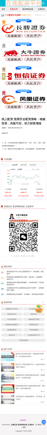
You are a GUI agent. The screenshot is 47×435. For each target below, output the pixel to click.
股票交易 (12, 335)
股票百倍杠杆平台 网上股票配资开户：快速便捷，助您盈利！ (25, 272)
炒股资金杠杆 (11, 314)
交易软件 (41, 9)
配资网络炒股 (28, 9)
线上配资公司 (33, 309)
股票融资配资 (11, 330)
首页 (3, 9)
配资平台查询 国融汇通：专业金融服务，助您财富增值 (26, 149)
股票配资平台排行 (12, 309)
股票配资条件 (33, 324)
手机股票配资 (33, 330)
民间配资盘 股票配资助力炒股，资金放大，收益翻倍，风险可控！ (25, 278)
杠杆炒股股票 (11, 319)
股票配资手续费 (33, 319)
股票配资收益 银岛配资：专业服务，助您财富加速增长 (25, 294)
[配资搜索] (43, 3)
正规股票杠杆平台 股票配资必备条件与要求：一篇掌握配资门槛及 (25, 289)
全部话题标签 (23, 340)
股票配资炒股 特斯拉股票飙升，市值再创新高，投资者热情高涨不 (25, 283)
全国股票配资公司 (34, 335)
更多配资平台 (39, 15)
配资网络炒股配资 (12, 324)
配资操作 (34, 314)
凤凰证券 (14, 9)
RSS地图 (38, 425)
